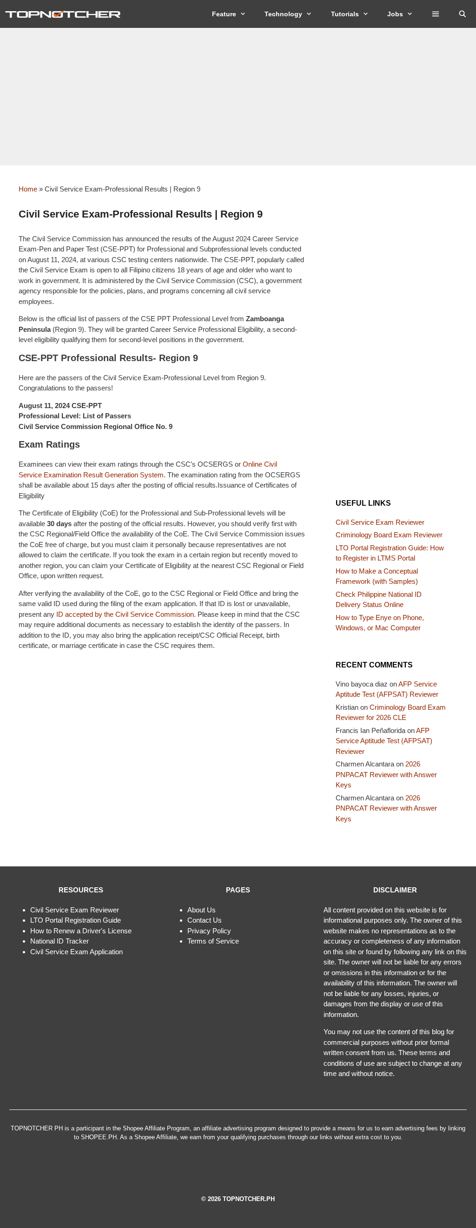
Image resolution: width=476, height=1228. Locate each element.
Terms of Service (213, 941)
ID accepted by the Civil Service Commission (125, 614)
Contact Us (204, 920)
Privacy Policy (209, 931)
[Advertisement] (238, 97)
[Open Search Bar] (462, 14)
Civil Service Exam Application (76, 952)
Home (28, 189)
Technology (283, 14)
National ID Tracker (59, 941)
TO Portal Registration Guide (77, 920)
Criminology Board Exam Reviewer (389, 535)
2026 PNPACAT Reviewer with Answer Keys (386, 774)
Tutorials (345, 14)
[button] (435, 14)
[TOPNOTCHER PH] (65, 14)
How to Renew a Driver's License (81, 931)
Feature (224, 14)
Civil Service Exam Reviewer (380, 522)
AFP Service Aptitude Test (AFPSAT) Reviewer (384, 740)
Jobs (395, 14)
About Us (201, 910)
